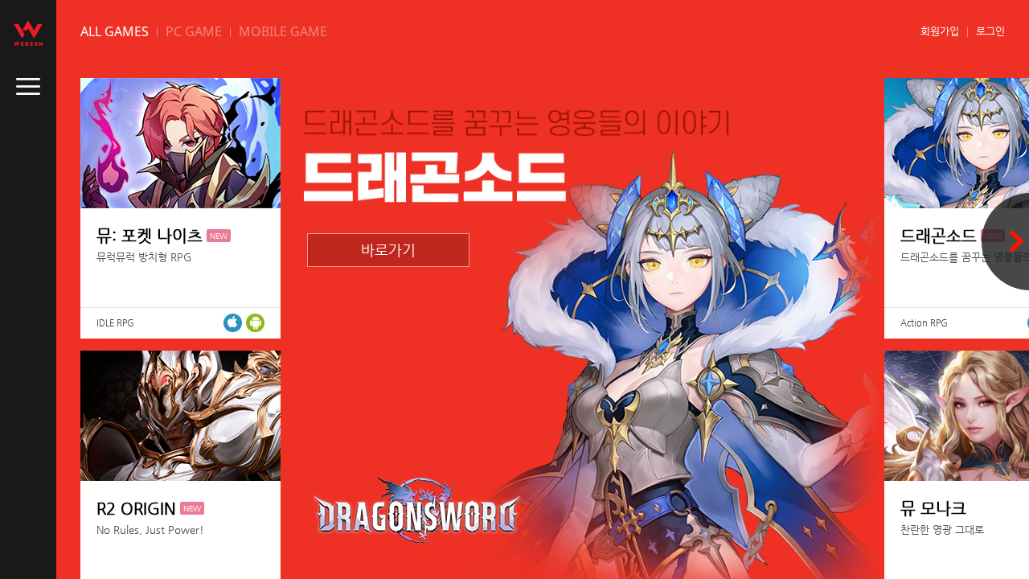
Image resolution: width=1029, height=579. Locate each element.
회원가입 (939, 31)
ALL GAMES (114, 31)
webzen (28, 33)
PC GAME (194, 31)
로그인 (990, 31)
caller (28, 87)
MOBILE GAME (283, 31)
